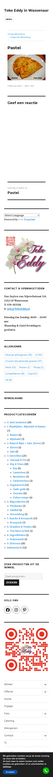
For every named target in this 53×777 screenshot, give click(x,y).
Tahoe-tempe (21, 497)
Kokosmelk (17, 539)
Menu (9, 19)
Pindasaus (16, 505)
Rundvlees (19, 476)
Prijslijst (8, 706)
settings (7, 766)
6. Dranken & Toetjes (19, 526)
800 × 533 (29, 86)
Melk (10, 367)
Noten (24, 367)
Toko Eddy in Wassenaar (26, 10)
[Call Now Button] (46, 770)
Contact (9, 735)
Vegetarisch (17, 484)
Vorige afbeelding (16, 34)
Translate (29, 219)
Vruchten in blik (19, 530)
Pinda (38, 367)
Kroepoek (16, 522)
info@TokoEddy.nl (18, 308)
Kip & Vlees (17, 464)
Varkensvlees (21, 480)
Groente (18, 493)
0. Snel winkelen (17, 422)
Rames (14, 434)
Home (7, 699)
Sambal (14, 510)
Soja (32, 373)
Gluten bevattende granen (23, 361)
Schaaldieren (15, 373)
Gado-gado (19, 489)
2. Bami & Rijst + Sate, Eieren (24, 443)
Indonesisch (14, 547)
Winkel (8, 684)
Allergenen (11, 728)
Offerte (8, 691)
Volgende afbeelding (20, 37)
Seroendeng (17, 514)
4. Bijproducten (16, 501)
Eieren (14, 447)
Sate (12, 451)
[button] (26, 743)
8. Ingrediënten (16, 535)
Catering (9, 720)
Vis (8, 380)
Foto (7, 713)
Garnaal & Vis (18, 459)
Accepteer (10, 772)
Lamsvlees (19, 472)
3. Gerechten (14, 455)
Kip (15, 468)
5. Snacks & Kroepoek (20, 518)
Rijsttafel (15, 439)
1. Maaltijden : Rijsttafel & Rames (26, 426)
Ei (38, 354)
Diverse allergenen (18, 354)
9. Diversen (13, 543)
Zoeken (11, 582)
